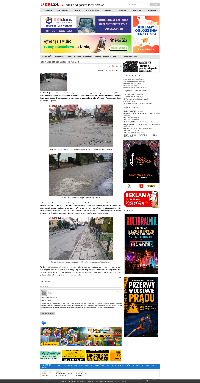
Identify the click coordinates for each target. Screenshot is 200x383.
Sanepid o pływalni (130, 101)
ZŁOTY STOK (135, 365)
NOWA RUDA (150, 365)
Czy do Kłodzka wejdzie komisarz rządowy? (138, 103)
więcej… (44, 367)
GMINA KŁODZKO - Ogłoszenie (134, 130)
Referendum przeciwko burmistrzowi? (136, 99)
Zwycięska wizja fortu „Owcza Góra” (135, 94)
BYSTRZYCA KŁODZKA (71, 365)
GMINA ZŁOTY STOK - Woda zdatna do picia (138, 128)
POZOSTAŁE (57, 365)
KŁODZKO (47, 281)
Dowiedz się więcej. (121, 381)
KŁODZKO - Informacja (131, 117)
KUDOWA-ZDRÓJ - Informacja (133, 111)
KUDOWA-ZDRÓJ (86, 365)
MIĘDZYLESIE (111, 365)
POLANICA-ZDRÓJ (123, 365)
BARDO (143, 365)
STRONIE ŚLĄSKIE (100, 365)
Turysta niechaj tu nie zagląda (133, 97)
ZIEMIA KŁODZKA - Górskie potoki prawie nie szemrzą (141, 122)
